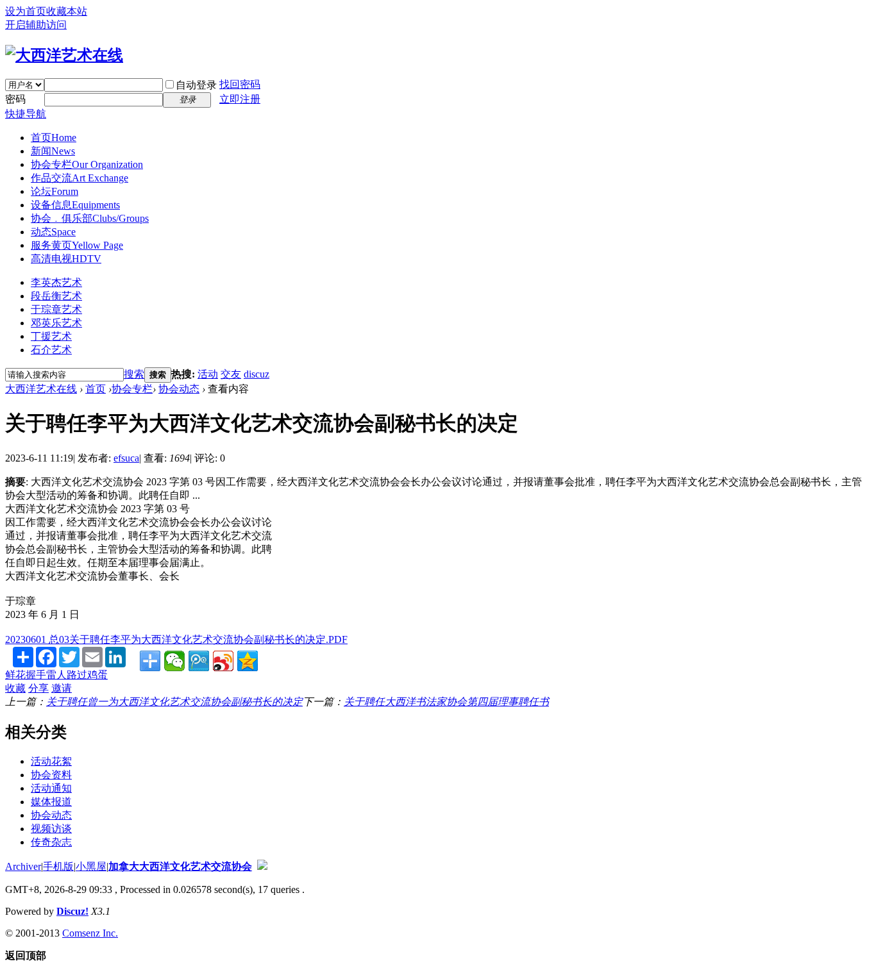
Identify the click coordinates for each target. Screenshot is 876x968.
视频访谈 (51, 828)
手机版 (58, 866)
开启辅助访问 (36, 24)
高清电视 (66, 258)
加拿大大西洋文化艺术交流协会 (180, 866)
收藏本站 (66, 11)
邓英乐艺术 (56, 322)
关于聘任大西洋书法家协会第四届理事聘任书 (446, 701)
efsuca (126, 458)
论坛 (54, 191)
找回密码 (239, 84)
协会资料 (51, 774)
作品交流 (79, 177)
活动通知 (51, 788)
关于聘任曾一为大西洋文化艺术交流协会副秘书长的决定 (174, 701)
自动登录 (196, 84)
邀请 (61, 688)
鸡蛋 (97, 674)
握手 (36, 674)
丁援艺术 (51, 336)
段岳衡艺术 (56, 295)
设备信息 (75, 204)
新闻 (53, 151)
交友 (231, 374)
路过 (77, 674)
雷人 (56, 674)
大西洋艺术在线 (41, 388)
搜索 (134, 374)
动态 (53, 231)
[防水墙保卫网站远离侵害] (262, 866)
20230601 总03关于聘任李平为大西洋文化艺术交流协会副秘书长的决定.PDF (176, 639)
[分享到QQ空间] (247, 661)
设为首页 (25, 11)
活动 (208, 374)
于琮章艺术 (56, 309)
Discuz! (72, 911)
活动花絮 (51, 761)
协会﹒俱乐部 (90, 218)
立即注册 (239, 99)
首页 (53, 137)
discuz (256, 374)
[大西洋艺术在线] (64, 55)
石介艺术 (51, 349)
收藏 (15, 688)
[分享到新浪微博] (223, 661)
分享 (38, 688)
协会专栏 (87, 164)
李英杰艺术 (56, 282)
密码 (15, 99)
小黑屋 (91, 866)
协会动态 (178, 388)
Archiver (23, 866)
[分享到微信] (174, 661)
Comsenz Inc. (90, 933)
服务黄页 (77, 245)
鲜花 (15, 674)
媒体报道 (51, 801)
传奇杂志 (51, 842)
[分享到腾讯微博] (199, 661)
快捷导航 (25, 113)
